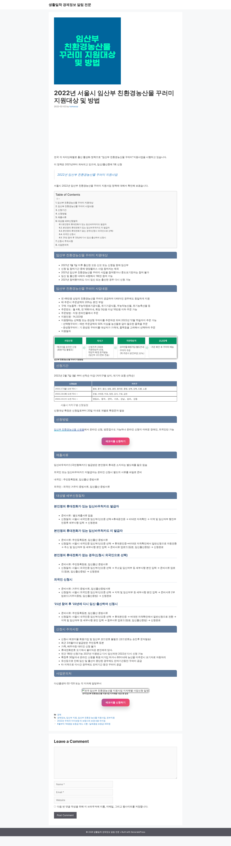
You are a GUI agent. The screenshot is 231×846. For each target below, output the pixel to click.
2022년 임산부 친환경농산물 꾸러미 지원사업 (87, 174)
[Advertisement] (115, 131)
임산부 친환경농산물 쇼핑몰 (69, 429)
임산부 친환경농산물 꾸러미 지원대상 (75, 202)
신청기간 (62, 210)
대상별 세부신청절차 (68, 221)
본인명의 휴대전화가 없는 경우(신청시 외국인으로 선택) (88, 231)
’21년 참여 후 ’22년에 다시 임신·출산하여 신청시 (84, 237)
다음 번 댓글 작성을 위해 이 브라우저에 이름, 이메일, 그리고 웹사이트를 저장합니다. (102, 806)
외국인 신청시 (69, 234)
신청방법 (62, 213)
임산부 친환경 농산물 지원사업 (92, 717)
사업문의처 (63, 244)
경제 (59, 714)
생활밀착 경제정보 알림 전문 (70, 5)
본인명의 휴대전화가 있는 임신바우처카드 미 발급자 (86, 227)
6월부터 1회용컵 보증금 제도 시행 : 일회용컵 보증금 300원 (83, 724)
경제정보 (61, 717)
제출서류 (62, 217)
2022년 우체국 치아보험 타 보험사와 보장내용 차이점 (81, 720)
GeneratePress (138, 832)
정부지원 (111, 717)
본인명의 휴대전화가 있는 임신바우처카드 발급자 (84, 224)
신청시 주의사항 (65, 241)
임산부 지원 (71, 717)
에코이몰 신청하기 (116, 441)
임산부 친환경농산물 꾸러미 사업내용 (76, 206)
